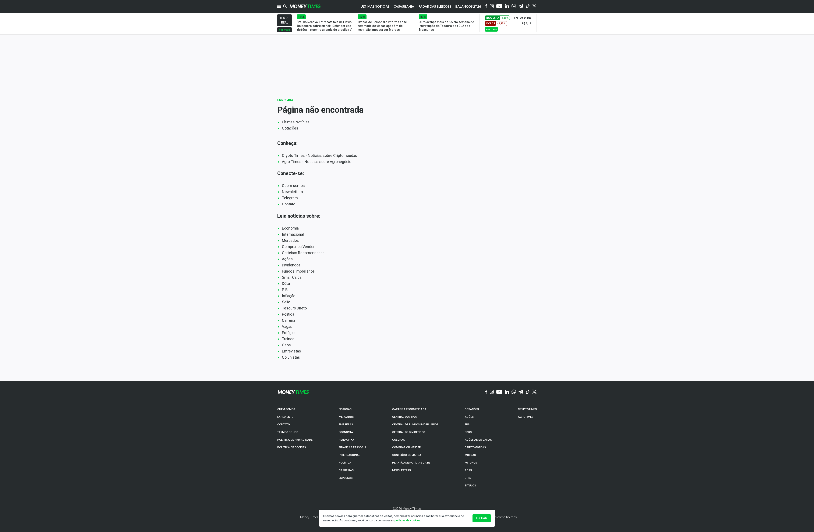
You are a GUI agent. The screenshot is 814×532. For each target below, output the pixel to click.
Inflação (288, 296)
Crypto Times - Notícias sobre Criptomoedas (319, 155)
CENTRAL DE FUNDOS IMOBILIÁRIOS (415, 424)
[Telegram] (520, 6)
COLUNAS (398, 439)
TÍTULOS (470, 485)
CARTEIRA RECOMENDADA (409, 409)
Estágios (289, 332)
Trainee (288, 339)
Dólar (286, 283)
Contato (288, 204)
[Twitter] (534, 6)
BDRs (468, 432)
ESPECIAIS (346, 477)
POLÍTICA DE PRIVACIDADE (294, 439)
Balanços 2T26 (468, 6)
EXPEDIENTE (285, 416)
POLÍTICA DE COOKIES (291, 447)
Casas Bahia (404, 6)
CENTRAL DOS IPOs (404, 416)
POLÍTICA (345, 462)
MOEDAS (470, 455)
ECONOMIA (346, 432)
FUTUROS (471, 462)
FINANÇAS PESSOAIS (352, 447)
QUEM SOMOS (286, 409)
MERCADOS (346, 416)
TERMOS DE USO (287, 432)
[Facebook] (486, 6)
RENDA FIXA (346, 439)
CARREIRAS (346, 470)
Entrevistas (291, 351)
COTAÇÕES (472, 409)
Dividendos (291, 265)
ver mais (284, 29)
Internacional (293, 234)
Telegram (290, 198)
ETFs (468, 477)
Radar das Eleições (434, 6)
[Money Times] (305, 6)
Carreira (288, 320)
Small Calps (292, 277)
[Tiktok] (528, 6)
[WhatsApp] (514, 6)
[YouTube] (499, 6)
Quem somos (293, 185)
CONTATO (283, 424)
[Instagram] (492, 6)
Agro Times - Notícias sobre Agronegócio (316, 161)
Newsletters (292, 191)
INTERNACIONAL (349, 455)
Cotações (290, 128)
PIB (285, 289)
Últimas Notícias (295, 122)
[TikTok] (528, 392)
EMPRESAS (346, 424)
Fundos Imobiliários (298, 271)
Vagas (287, 326)
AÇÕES (469, 416)
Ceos (286, 345)
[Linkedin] (507, 6)
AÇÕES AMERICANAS (478, 439)
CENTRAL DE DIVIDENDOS (408, 432)
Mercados (290, 240)
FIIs (467, 424)
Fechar (481, 518)
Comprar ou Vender (298, 246)
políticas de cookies (407, 520)
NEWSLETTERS (401, 470)
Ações (287, 259)
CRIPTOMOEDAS (475, 447)
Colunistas (291, 357)
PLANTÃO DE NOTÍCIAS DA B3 (411, 462)
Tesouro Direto (294, 308)
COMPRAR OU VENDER (406, 447)
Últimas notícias (375, 6)
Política (288, 314)
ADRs (468, 470)
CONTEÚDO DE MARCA (406, 455)
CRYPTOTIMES (527, 409)
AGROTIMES (525, 416)
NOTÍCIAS (345, 409)
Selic (286, 302)
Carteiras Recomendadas (303, 253)
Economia (290, 228)
